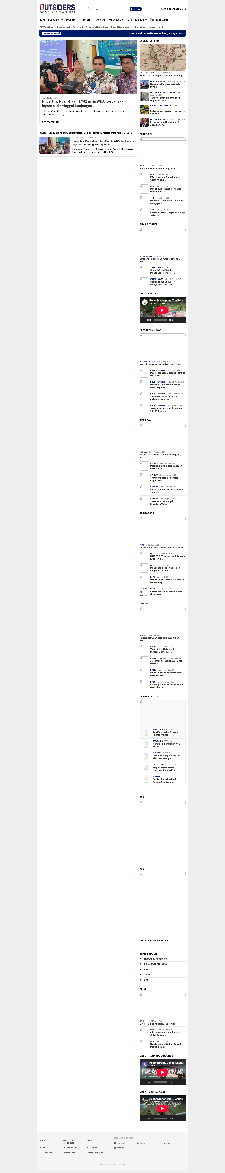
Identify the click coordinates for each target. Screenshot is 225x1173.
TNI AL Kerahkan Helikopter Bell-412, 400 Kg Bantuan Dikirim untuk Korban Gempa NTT (141, 33)
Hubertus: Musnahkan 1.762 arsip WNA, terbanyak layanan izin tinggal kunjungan (82, 103)
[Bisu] (176, 319)
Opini (142, 166)
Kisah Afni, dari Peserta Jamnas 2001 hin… (166, 491)
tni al (147, 974)
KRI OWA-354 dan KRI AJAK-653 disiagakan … (166, 593)
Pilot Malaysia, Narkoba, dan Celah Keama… (165, 178)
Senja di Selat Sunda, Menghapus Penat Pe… (162, 271)
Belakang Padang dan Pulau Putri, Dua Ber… (160, 260)
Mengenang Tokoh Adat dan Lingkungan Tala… (165, 569)
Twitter (143, 1143)
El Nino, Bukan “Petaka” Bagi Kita (157, 168)
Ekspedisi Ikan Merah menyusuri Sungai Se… (165, 769)
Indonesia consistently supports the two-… (167, 112)
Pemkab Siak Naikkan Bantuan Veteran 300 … (166, 467)
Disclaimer (92, 1147)
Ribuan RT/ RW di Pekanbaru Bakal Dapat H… (165, 386)
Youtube (120, 1147)
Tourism (156, 776)
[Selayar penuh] (181, 319)
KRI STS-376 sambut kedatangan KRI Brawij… (167, 557)
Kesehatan (170, 93)
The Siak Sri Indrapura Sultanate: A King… (162, 75)
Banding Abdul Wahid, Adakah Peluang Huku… (166, 190)
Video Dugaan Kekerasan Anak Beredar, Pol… (166, 674)
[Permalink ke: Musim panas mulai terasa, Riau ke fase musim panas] (163, 530)
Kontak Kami (69, 1152)
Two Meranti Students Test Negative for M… (165, 99)
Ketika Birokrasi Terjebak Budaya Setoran (167, 214)
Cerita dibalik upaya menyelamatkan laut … (162, 283)
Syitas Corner (146, 256)
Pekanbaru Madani (147, 362)
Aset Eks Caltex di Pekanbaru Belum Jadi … (162, 364)
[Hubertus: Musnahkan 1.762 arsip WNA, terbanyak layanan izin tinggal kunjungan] (88, 67)
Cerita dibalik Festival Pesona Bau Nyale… (164, 780)
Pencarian (135, 9)
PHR (146, 969)
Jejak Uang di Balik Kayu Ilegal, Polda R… (166, 662)
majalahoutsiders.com (156, 959)
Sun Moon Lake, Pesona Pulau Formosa (165, 733)
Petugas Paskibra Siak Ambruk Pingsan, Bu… (160, 456)
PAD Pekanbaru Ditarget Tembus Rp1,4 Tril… (167, 374)
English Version (147, 73)
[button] (160, 20)
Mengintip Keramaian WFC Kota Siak (166, 745)
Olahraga (157, 753)
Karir (89, 1140)
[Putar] (143, 319)
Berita (75, 138)
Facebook (121, 1143)
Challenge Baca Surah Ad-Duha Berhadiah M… (166, 686)
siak (146, 980)
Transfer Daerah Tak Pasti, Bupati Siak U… (164, 479)
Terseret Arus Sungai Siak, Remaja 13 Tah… (164, 502)
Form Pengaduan (95, 1152)
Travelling (158, 729)
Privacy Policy (70, 1147)
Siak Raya (143, 452)
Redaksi (43, 1147)
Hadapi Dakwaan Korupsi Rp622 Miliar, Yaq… (159, 639)
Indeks (42, 1140)
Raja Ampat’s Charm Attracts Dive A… (165, 85)
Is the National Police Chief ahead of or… (164, 123)
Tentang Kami (46, 1152)
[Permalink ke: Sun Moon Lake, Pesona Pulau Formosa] (163, 713)
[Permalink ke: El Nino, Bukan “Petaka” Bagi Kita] (163, 150)
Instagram (167, 1143)
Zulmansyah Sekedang (155, 964)
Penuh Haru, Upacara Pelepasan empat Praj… (167, 581)
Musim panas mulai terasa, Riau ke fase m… (162, 547)
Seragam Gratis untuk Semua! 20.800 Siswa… (166, 409)
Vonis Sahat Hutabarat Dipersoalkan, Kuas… (162, 650)
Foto (142, 545)
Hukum (144, 603)
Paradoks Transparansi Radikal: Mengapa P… (166, 202)
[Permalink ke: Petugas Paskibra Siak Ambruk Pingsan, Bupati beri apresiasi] (163, 437)
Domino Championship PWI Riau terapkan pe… (167, 757)
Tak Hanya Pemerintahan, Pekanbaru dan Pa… (164, 398)
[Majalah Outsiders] (57, 8)
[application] (163, 310)
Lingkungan (162, 658)
